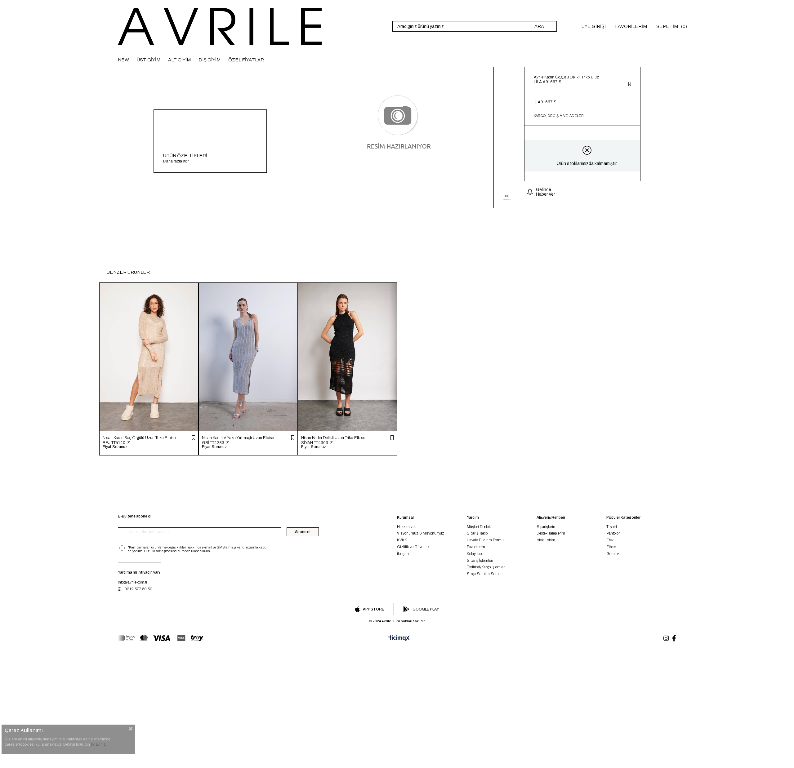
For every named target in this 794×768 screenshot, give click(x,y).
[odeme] (160, 638)
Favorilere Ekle (193, 437)
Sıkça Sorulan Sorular (485, 574)
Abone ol (302, 532)
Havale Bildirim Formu (485, 540)
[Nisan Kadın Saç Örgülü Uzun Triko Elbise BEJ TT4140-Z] (149, 357)
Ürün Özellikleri (185, 155)
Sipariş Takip (477, 533)
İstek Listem (546, 540)
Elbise (611, 547)
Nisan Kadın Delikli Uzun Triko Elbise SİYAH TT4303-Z (333, 440)
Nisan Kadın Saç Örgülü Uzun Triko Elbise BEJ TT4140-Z (139, 440)
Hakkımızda (407, 527)
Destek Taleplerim (551, 533)
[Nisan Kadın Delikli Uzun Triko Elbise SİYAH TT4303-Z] (347, 357)
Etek (609, 540)
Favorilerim (476, 547)
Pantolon (613, 533)
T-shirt (611, 527)
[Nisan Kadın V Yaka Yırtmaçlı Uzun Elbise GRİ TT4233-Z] (248, 357)
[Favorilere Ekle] (629, 84)
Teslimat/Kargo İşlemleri (486, 567)
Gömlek (612, 554)
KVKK (402, 540)
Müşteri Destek (479, 527)
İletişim (403, 554)
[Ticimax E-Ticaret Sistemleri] (397, 638)
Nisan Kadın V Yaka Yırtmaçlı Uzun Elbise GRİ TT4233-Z (238, 440)
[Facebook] (674, 638)
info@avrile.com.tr (132, 582)
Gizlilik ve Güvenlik (413, 547)
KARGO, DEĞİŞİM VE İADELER (559, 116)
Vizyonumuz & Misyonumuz (420, 533)
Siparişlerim (546, 527)
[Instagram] (666, 638)
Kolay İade (475, 554)
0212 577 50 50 (138, 589)
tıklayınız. (99, 744)
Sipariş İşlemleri (480, 560)
